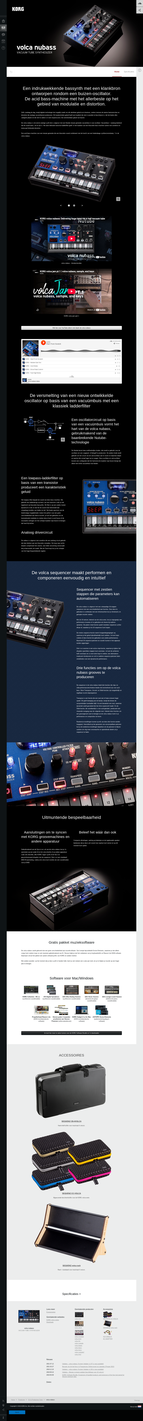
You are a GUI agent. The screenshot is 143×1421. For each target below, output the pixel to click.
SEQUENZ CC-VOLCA (71, 1193)
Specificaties (129, 72)
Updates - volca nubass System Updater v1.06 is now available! (83, 1369)
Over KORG (4, 1417)
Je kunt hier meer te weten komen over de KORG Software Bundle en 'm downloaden (71, 1033)
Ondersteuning (4, 48)
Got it (17, 1412)
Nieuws (4, 1401)
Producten (4, 28)
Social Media (4, 1410)
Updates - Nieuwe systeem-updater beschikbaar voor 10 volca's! (83, 1372)
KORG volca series (52, 1320)
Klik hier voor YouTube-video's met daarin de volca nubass (71, 328)
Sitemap (137, 1400)
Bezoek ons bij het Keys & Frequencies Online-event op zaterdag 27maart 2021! (88, 1366)
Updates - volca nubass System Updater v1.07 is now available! (83, 1364)
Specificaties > (71, 1294)
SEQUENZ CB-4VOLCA (71, 1121)
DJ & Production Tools (35, 1400)
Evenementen (4, 41)
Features (4, 34)
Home (4, 21)
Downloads (50, 1322)
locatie (4, 1405)
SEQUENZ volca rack (72, 1266)
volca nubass (50, 1400)
